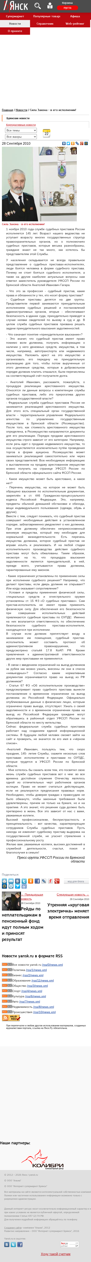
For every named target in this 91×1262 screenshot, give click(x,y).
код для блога (76, 881)
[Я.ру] (50, 881)
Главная (7, 110)
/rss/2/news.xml (33, 975)
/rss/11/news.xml (43, 980)
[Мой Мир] (86, 143)
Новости (21, 110)
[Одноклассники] (73, 143)
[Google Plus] (82, 143)
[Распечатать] (4, 881)
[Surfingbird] (17, 886)
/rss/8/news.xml (43, 1006)
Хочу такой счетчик (55, 1254)
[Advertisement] (45, 45)
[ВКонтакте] (64, 143)
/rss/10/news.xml (44, 1012)
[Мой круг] (11, 886)
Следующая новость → (73, 894)
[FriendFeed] (24, 886)
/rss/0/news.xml (52, 964)
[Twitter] (68, 143)
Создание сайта (12, 1227)
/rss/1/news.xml (36, 970)
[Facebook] (37, 881)
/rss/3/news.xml (37, 985)
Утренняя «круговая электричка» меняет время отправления (68, 911)
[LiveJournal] (77, 143)
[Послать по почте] (11, 881)
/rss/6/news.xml (35, 996)
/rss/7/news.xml (29, 1001)
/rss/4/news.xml (31, 991)
